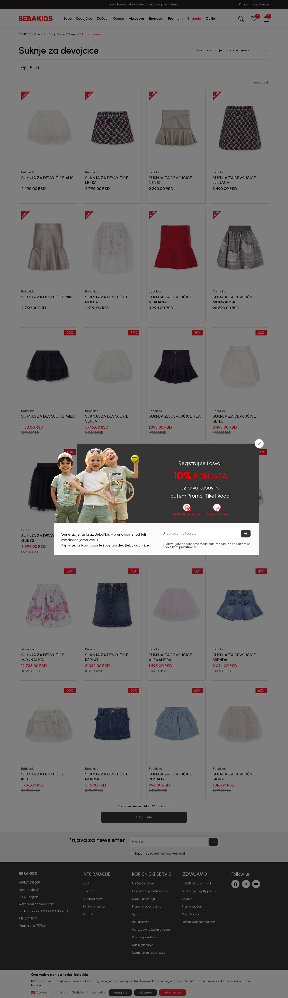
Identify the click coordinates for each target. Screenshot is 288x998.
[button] (259, 443)
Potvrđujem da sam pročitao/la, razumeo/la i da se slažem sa (207, 545)
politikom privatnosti (180, 547)
